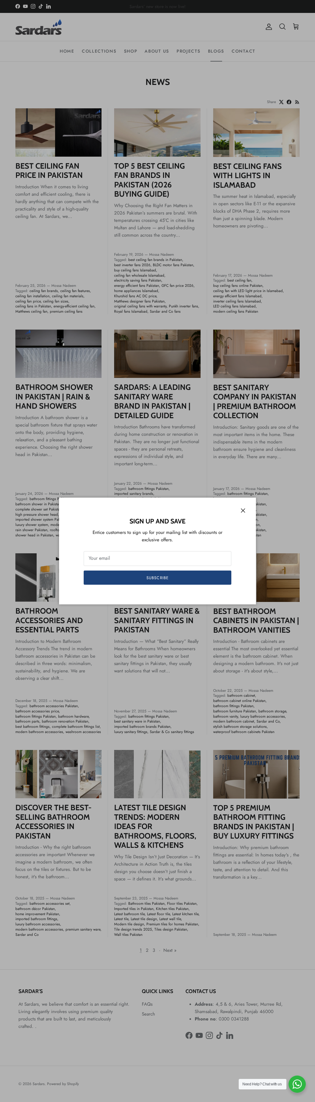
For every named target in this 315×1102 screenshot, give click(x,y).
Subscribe (157, 578)
